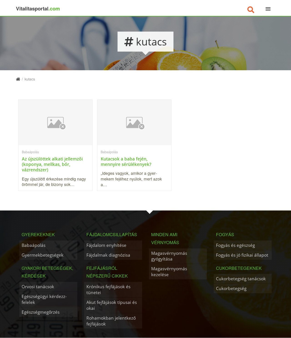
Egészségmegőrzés (41, 312)
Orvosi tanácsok (38, 286)
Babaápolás (33, 245)
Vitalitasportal (38, 8)
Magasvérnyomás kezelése (169, 271)
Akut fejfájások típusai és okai (111, 305)
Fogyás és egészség (235, 245)
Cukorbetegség (231, 288)
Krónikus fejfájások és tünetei (108, 289)
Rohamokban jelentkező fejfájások (111, 321)
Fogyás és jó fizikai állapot (242, 255)
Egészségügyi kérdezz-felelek (44, 299)
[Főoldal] (18, 79)
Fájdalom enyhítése (106, 245)
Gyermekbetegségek (42, 255)
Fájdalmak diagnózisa (108, 255)
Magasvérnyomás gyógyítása (169, 256)
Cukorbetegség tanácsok (241, 278)
